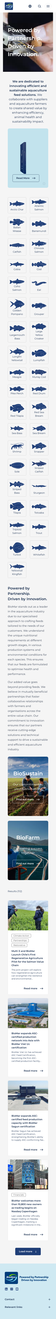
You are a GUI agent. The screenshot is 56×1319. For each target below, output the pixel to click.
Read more (30, 988)
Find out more (25, 799)
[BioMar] (9, 6)
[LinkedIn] (6, 1289)
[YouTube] (17, 1289)
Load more (25, 1251)
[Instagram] (11, 1289)
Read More (23, 178)
